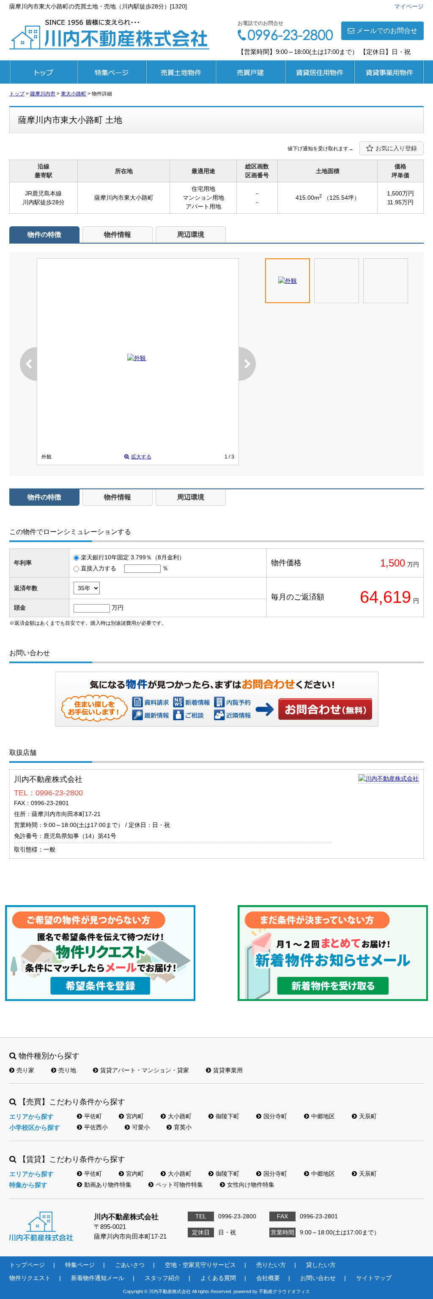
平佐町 (93, 1116)
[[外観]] (136, 358)
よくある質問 (218, 1278)
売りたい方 (271, 1264)
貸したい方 (321, 1264)
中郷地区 (323, 1116)
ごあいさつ (130, 1264)
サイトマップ (374, 1278)
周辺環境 (190, 234)
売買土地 (181, 72)
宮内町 (135, 1116)
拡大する (141, 457)
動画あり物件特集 (108, 1184)
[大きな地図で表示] (388, 778)
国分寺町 (275, 1116)
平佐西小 (96, 1127)
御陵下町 (227, 1116)
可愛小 (141, 1127)
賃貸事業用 (389, 72)
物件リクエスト (30, 1278)
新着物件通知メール (97, 1278)
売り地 (67, 1070)
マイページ (409, 6)
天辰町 (368, 1116)
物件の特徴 (44, 234)
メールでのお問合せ (386, 30)
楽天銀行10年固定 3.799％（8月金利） (133, 557)
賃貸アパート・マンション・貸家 (144, 1070)
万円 (117, 607)
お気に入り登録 (396, 148)
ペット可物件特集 (179, 1184)
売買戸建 (250, 72)
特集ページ (111, 72)
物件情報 (117, 234)
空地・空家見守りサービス (200, 1264)
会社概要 (268, 1278)
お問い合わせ (325, 708)
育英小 (183, 1127)
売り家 (25, 1070)
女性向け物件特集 (250, 1184)
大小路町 (180, 1116)
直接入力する (98, 568)
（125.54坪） (341, 197)
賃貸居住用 (319, 72)
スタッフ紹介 (162, 1278)
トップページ (43, 72)
